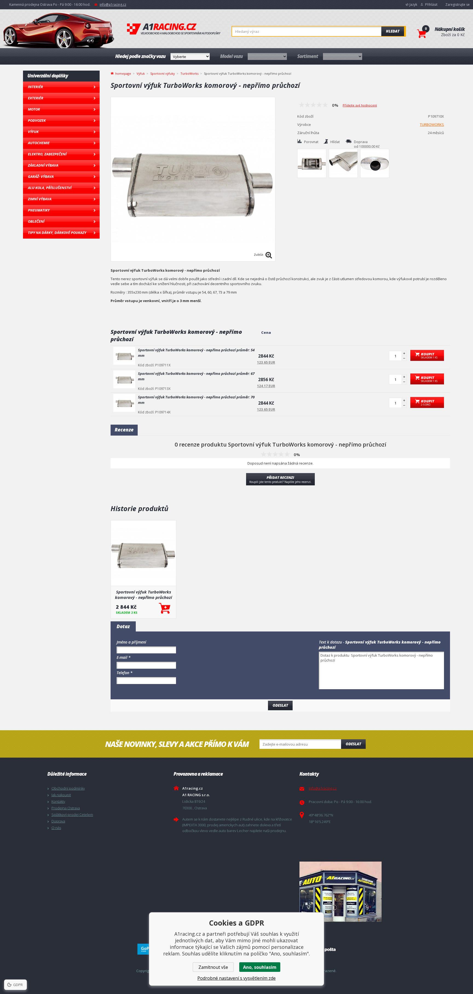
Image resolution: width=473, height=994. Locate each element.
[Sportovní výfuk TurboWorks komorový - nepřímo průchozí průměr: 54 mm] (124, 356)
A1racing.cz (174, 29)
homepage (123, 73)
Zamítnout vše (213, 967)
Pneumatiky (39, 210)
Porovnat (311, 142)
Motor (34, 109)
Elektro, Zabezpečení (47, 154)
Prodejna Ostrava (65, 807)
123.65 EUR (266, 362)
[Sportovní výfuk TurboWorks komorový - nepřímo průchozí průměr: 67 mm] (124, 379)
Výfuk (33, 131)
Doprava (58, 821)
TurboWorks (189, 73)
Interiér (35, 86)
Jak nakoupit (61, 794)
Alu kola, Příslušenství (49, 187)
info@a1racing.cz (113, 4)
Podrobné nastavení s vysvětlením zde (236, 978)
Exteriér (35, 97)
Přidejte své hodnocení (360, 105)
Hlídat (335, 142)
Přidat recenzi (280, 479)
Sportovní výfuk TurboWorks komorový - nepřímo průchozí (143, 594)
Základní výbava (43, 165)
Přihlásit (431, 4)
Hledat (392, 31)
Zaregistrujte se (457, 4)
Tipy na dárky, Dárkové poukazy (57, 232)
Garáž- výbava (41, 176)
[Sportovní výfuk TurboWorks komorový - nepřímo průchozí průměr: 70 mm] (124, 403)
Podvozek (37, 120)
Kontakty (58, 801)
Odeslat (353, 743)
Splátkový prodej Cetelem (72, 814)
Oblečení (36, 221)
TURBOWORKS (432, 124)
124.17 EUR (266, 386)
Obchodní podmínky (68, 788)
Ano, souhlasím (259, 967)
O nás (56, 827)
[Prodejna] (361, 892)
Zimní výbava (39, 198)
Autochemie (39, 142)
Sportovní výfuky (162, 73)
